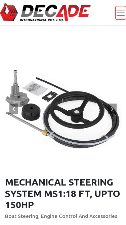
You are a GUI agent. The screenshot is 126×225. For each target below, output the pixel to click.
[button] (14, 109)
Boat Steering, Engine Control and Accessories (61, 216)
